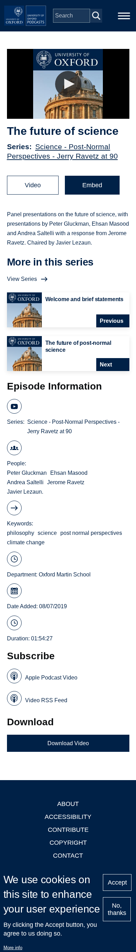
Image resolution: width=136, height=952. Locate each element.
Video (33, 185)
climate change (26, 542)
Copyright (68, 842)
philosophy (20, 533)
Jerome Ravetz (65, 482)
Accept (117, 882)
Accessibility (68, 816)
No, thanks (117, 909)
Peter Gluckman (27, 473)
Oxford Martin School (65, 574)
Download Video (68, 743)
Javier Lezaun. (25, 492)
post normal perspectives (91, 533)
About (68, 803)
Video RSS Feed (46, 700)
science (47, 533)
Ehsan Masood (69, 473)
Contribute (68, 829)
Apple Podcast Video (51, 678)
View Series (22, 279)
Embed (92, 185)
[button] (68, 84)
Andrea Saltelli (25, 482)
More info (12, 947)
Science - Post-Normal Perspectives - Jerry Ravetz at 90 (73, 426)
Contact (68, 855)
